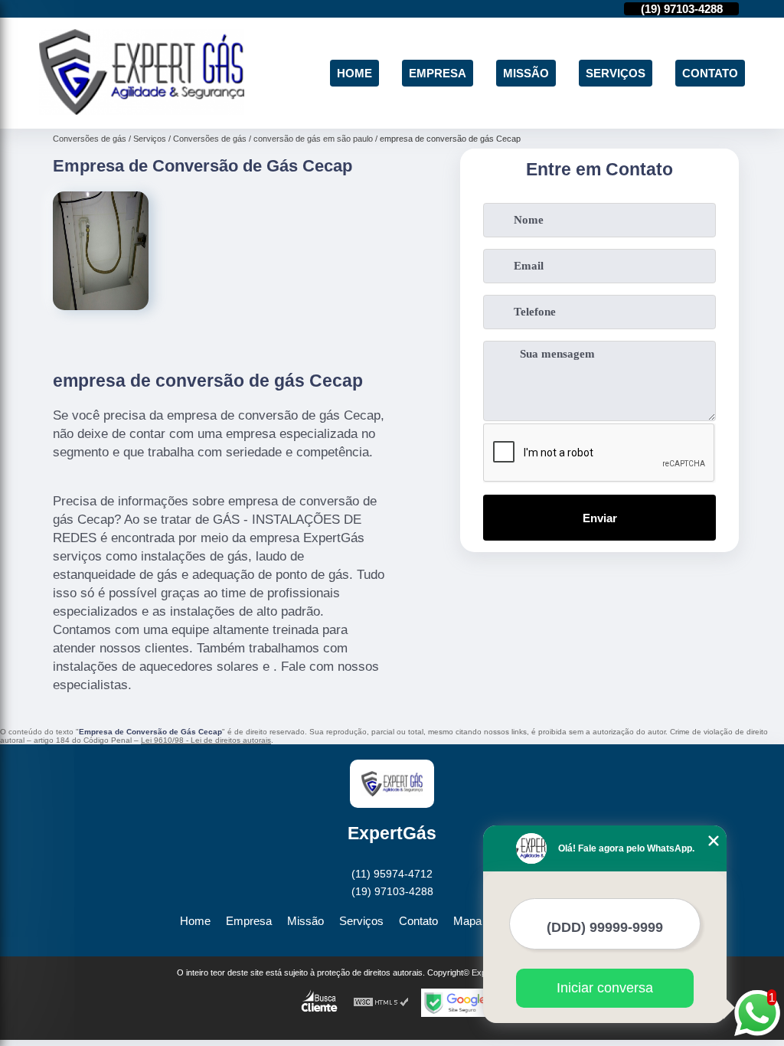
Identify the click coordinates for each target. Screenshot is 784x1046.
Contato (710, 73)
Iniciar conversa (605, 987)
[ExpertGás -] (141, 110)
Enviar (600, 518)
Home (354, 73)
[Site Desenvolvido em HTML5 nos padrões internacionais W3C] (381, 1002)
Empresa (437, 73)
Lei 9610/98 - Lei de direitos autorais (206, 740)
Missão (526, 73)
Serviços (615, 73)
